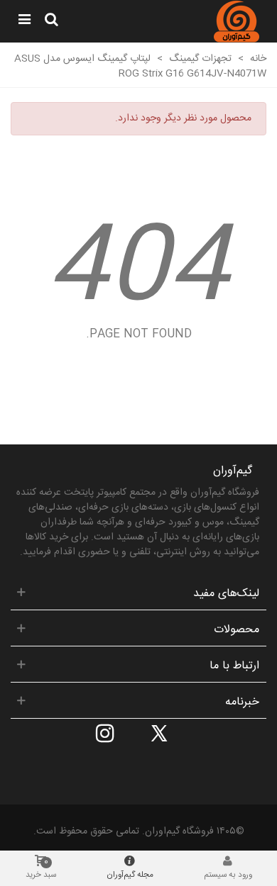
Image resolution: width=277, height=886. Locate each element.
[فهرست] (24, 21)
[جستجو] (51, 21)
